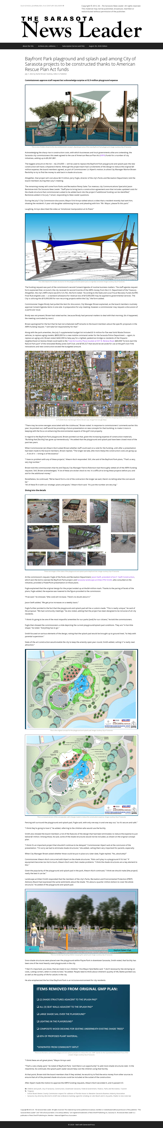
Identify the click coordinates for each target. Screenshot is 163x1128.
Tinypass (30, 1091)
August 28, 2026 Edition (98, 46)
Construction (59, 1089)
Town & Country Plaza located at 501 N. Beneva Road (91, 341)
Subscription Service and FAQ (73, 46)
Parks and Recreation (112, 1089)
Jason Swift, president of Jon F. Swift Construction (113, 577)
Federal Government (89, 1089)
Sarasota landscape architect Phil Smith (94, 580)
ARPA (102, 155)
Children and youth (34, 1089)
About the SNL (28, 46)
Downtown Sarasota (73, 1089)
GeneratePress (89, 1124)
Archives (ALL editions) (46, 46)
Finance (100, 1089)
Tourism (124, 1089)
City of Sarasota (48, 1089)
